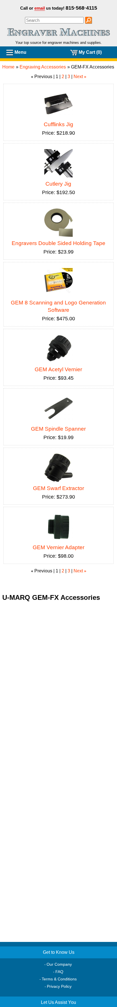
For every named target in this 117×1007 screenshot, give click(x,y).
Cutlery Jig (58, 184)
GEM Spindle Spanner (58, 429)
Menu (20, 52)
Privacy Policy (59, 986)
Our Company (59, 964)
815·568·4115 (81, 8)
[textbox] (54, 20)
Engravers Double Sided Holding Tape (58, 243)
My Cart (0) (90, 52)
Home (8, 67)
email (39, 8)
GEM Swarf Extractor (58, 488)
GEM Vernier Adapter (58, 547)
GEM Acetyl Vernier (58, 369)
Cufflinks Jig (58, 124)
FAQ (59, 971)
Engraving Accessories (43, 67)
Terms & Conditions (59, 979)
